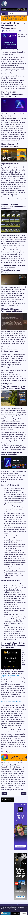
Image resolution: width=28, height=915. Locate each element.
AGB (17, 905)
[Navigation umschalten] (3, 14)
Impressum (5, 905)
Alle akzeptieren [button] (6, 913)
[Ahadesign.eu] (4, 4)
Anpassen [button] (23, 913)
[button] (2, 913)
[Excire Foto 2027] (20, 876)
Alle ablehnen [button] (15, 913)
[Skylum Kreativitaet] (14, 9)
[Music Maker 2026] (20, 826)
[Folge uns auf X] (7, 799)
